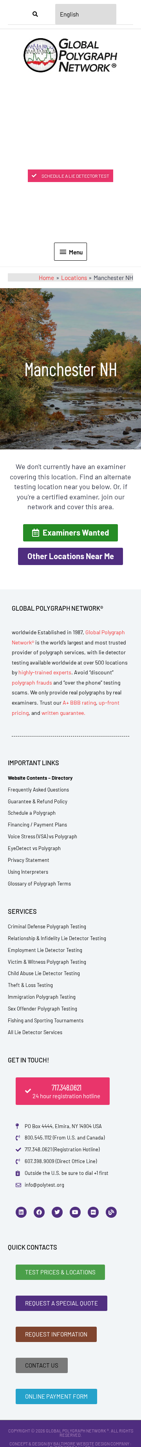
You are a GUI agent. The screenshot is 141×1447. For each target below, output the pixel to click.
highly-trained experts (44, 672)
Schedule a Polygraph (32, 813)
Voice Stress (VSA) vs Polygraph (42, 836)
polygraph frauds (32, 682)
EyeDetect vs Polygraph (34, 848)
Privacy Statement (28, 860)
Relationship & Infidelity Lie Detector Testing (57, 938)
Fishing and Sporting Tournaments (45, 1020)
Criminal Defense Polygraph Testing (47, 926)
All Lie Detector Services (35, 1032)
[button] (70, 532)
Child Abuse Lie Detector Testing (44, 973)
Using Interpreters (28, 872)
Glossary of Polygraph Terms (39, 883)
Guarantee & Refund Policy (37, 801)
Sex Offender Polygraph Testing (42, 1008)
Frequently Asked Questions (38, 789)
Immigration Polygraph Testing (42, 997)
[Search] (35, 14)
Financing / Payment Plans (37, 824)
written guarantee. (63, 712)
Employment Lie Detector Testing (45, 950)
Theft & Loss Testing (30, 985)
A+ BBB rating (79, 702)
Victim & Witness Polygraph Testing (47, 962)
